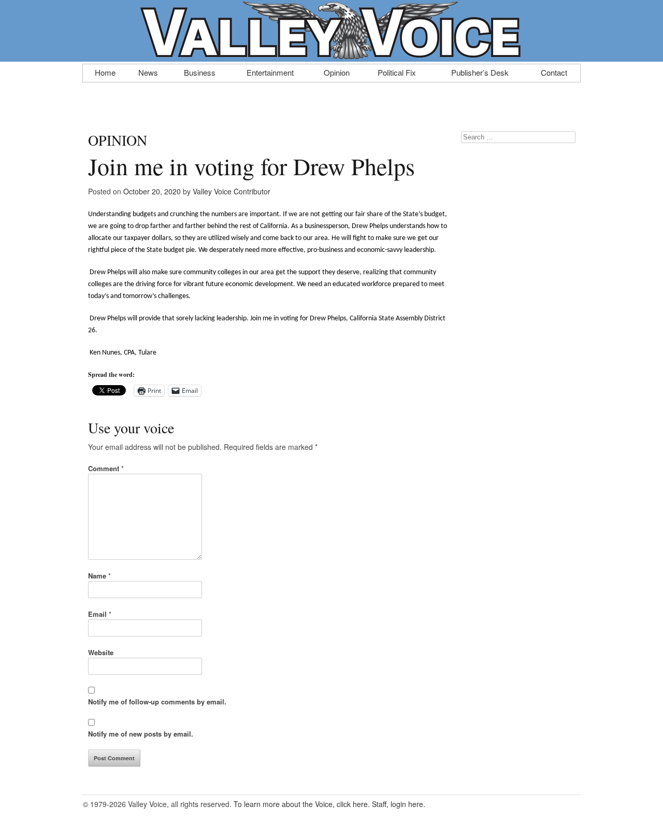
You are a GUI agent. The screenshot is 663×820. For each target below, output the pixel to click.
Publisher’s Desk (480, 71)
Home (105, 71)
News (148, 71)
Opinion (337, 71)
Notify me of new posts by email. (140, 734)
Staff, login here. (398, 804)
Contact (554, 71)
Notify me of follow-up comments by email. (157, 701)
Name (99, 576)
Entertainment (270, 71)
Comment (106, 468)
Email (99, 614)
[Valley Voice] (331, 56)
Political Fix (397, 71)
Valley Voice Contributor (231, 191)
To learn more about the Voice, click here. (302, 804)
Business (199, 71)
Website (100, 652)
